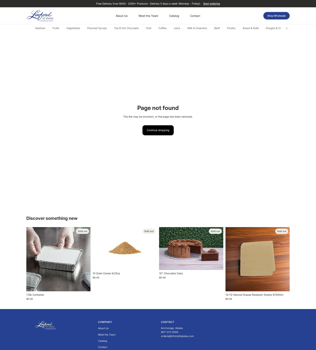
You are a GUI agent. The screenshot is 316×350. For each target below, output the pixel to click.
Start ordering (211, 3)
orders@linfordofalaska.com (177, 336)
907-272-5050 (169, 332)
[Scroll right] (287, 28)
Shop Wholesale (276, 15)
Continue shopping (158, 130)
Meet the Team (107, 334)
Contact (102, 347)
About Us (103, 328)
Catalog (102, 340)
